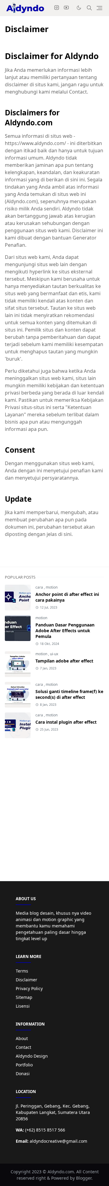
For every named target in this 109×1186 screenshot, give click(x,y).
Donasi (23, 1073)
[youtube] (66, 8)
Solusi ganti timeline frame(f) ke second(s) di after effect (69, 694)
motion (52, 587)
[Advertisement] (54, 804)
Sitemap (24, 997)
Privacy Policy (29, 988)
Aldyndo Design (32, 1056)
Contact (23, 1047)
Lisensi (23, 1006)
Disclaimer (26, 980)
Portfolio (24, 1065)
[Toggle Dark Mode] (79, 8)
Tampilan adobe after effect (64, 661)
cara (39, 587)
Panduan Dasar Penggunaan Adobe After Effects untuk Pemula (64, 630)
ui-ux (54, 653)
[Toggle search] (89, 7)
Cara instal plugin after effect (66, 722)
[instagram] (56, 8)
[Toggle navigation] (99, 8)
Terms (22, 971)
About (22, 1038)
